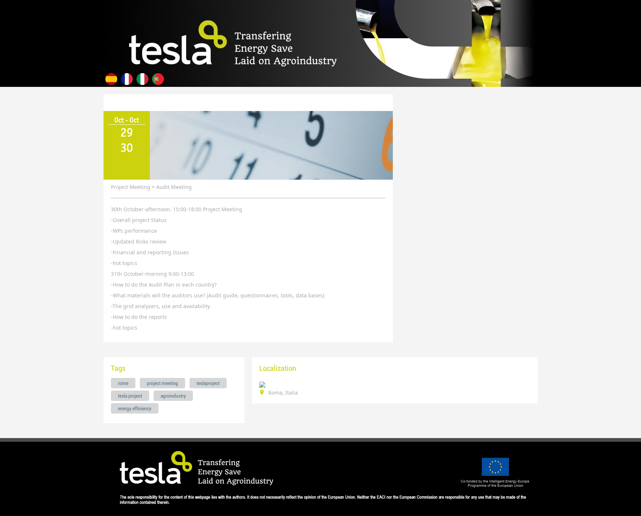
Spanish (111, 79)
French (127, 79)
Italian (142, 79)
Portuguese (158, 79)
